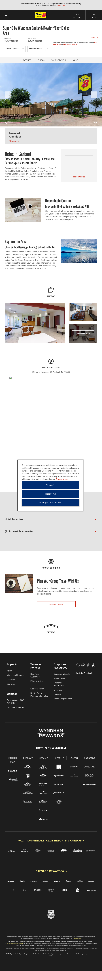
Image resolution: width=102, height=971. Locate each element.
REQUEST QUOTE (56, 604)
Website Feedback (84, 673)
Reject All (50, 494)
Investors (58, 690)
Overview (27, 60)
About (9, 671)
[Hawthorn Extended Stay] (12, 771)
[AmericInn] (43, 793)
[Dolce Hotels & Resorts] (89, 776)
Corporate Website (62, 674)
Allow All (50, 485)
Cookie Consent (37, 689)
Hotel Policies (79, 177)
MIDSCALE (43, 758)
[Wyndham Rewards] (51, 733)
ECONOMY (28, 758)
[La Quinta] (43, 767)
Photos (41, 60)
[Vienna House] (59, 793)
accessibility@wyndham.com (15, 943)
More (75, 60)
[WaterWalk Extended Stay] (12, 779)
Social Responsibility (63, 699)
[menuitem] (6, 15)
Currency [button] (93, 37)
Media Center (59, 678)
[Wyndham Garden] (43, 784)
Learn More (61, 6)
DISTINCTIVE (89, 758)
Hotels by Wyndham (51, 748)
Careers (57, 694)
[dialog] (50, 485)
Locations (11, 679)
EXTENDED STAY (12, 760)
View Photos (83, 334)
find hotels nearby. (70, 44)
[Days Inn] (28, 767)
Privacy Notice (36, 681)
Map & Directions (58, 60)
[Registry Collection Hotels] (89, 767)
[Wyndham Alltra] (59, 802)
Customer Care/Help (16, 707)
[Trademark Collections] (74, 776)
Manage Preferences (50, 502)
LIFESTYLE (59, 758)
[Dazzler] (59, 784)
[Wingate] (43, 776)
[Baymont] (43, 802)
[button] (8, 94)
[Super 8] (28, 776)
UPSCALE (74, 758)
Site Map (11, 684)
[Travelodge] (28, 802)
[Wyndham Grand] (89, 784)
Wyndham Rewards (15, 675)
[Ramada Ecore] (43, 819)
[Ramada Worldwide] (43, 810)
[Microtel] (28, 784)
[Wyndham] (74, 767)
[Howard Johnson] (28, 793)
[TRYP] (59, 767)
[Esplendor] (59, 776)
